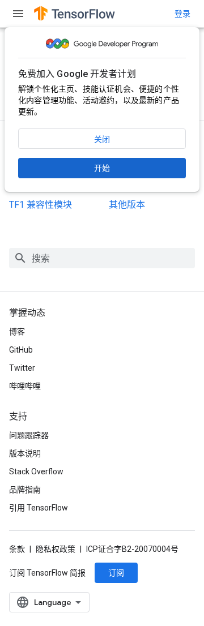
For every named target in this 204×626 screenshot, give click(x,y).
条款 (17, 549)
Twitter (22, 367)
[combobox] (102, 258)
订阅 (116, 573)
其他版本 (127, 204)
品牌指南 (25, 489)
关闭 (102, 139)
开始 (102, 168)
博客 (17, 331)
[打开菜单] (18, 13)
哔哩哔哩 (25, 386)
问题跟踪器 (29, 435)
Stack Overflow (36, 471)
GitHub (21, 349)
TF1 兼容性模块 (40, 204)
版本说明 (25, 453)
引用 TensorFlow (38, 507)
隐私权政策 (55, 549)
